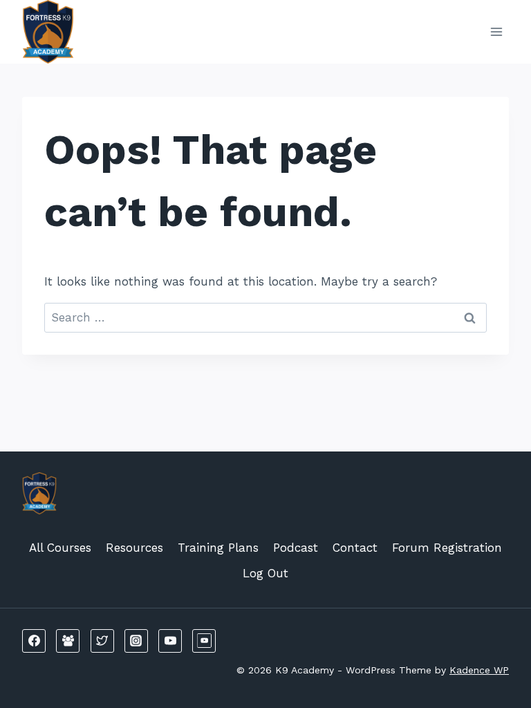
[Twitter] (102, 641)
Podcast (295, 548)
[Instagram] (136, 641)
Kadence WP (479, 670)
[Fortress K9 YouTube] (204, 641)
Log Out (265, 573)
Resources (134, 548)
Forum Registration (447, 548)
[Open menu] (496, 31)
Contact (355, 548)
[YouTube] (170, 641)
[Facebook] (34, 641)
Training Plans (218, 548)
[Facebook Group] (68, 641)
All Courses (60, 548)
